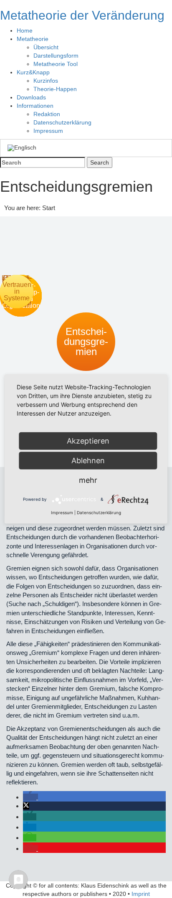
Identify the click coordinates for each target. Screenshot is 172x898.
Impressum (48, 130)
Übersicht (45, 47)
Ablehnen (88, 460)
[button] (30, 797)
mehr (88, 480)
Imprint (141, 893)
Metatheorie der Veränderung (82, 15)
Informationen (35, 105)
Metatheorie (32, 39)
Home (25, 30)
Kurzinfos (45, 80)
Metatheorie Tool (55, 64)
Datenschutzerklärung (62, 122)
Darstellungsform (55, 55)
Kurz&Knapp (33, 72)
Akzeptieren (88, 440)
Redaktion (46, 114)
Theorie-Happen (55, 89)
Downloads (31, 97)
